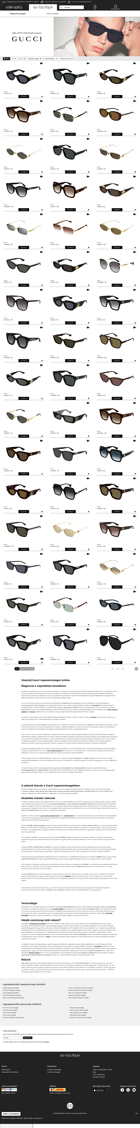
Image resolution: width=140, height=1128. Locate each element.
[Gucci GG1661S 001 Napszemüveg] (70, 264)
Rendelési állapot (99, 1077)
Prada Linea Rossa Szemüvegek (81, 1017)
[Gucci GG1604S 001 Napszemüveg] (23, 151)
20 (123, 669)
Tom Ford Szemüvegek (10, 1007)
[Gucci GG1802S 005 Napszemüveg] (116, 226)
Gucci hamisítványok (54, 750)
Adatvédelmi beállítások (10, 1072)
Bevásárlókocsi (115, 9)
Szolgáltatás (51, 1066)
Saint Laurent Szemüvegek (79, 1010)
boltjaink (98, 946)
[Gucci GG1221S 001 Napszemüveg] (70, 113)
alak (48, 936)
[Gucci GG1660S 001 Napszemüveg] (23, 377)
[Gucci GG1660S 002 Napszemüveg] (116, 75)
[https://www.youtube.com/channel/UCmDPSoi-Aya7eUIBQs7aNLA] (134, 1090)
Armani (93, 717)
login (95, 9)
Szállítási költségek (53, 1072)
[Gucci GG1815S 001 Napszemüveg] (23, 264)
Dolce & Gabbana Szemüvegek (13, 1017)
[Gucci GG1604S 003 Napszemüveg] (116, 566)
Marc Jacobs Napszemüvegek (78, 997)
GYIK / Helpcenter (99, 1074)
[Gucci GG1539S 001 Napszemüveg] (23, 604)
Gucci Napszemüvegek (11, 993)
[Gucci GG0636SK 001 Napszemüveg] (23, 189)
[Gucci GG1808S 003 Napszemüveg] (23, 226)
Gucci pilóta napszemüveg (50, 816)
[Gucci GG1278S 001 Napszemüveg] (116, 151)
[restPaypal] (13, 1089)
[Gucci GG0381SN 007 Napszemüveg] (23, 528)
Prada (109, 709)
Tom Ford (95, 705)
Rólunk (4, 1066)
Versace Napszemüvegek (77, 995)
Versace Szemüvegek (77, 1007)
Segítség (96, 1066)
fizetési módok (34, 953)
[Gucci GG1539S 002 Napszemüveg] (70, 340)
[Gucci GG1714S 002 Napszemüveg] (116, 528)
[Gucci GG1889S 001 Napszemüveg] (70, 566)
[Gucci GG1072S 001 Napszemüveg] (70, 490)
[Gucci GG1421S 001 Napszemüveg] (70, 302)
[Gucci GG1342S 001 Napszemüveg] (70, 151)
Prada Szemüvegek (9, 1012)
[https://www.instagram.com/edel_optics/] (128, 1090)
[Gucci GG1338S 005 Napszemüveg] (116, 490)
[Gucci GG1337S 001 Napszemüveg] (116, 453)
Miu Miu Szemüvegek (10, 1010)
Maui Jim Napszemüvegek (77, 993)
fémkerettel (69, 816)
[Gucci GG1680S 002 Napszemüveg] (116, 604)
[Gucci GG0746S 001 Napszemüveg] (70, 453)
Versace (32, 712)
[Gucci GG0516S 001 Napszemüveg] (70, 415)
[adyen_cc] (3, 1089)
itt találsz (46, 1042)
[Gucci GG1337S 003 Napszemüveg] (70, 189)
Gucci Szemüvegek (9, 1015)
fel (137, 1113)
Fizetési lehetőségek (54, 1069)
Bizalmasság (28, 1118)
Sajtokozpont (6, 1069)
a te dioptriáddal (57, 909)
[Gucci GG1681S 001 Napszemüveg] (23, 566)
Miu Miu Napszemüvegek (11, 990)
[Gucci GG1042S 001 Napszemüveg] (116, 641)
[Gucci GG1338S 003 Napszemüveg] (23, 113)
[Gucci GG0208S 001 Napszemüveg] (23, 340)
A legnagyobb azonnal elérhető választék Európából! (22, 1)
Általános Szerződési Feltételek (12, 1118)
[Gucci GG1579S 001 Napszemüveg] (23, 75)
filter (7, 58)
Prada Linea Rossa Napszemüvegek (80, 988)
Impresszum (38, 1118)
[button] (14, 7)
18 (112, 669)
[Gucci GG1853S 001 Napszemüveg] (23, 415)
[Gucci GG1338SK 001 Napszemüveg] (70, 377)
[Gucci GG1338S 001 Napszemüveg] (70, 75)
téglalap (67, 876)
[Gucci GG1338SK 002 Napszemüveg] (116, 415)
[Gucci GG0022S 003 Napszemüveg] (23, 302)
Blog (94, 1072)
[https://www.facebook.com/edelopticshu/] (122, 1090)
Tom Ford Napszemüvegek (12, 995)
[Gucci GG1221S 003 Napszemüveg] (70, 604)
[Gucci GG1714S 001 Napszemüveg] (116, 302)
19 (117, 669)
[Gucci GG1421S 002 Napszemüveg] (23, 490)
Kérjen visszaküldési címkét (102, 1069)
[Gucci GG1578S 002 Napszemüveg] (23, 453)
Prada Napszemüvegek (11, 988)
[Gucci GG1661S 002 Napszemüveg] (116, 189)
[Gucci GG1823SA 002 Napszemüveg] (116, 340)
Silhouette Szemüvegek (78, 1015)
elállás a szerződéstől (11, 1114)
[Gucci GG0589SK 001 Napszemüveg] (116, 264)
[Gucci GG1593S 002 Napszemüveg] (70, 528)
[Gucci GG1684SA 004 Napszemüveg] (116, 113)
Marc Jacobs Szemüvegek (78, 1012)
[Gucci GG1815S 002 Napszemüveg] (116, 377)
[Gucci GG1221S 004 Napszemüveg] (70, 226)
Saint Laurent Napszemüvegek (13, 997)
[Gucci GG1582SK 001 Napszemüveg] (70, 641)
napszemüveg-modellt (38, 923)
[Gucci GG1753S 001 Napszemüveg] (23, 641)
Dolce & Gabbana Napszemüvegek (80, 990)
